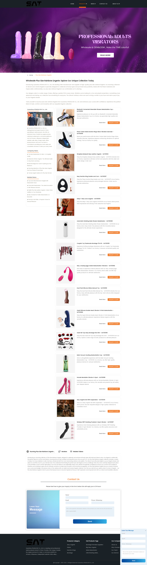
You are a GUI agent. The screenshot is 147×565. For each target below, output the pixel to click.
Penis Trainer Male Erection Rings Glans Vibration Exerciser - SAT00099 (95, 133)
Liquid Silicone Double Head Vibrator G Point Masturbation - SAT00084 (95, 311)
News (92, 4)
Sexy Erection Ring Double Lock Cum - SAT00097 (91, 176)
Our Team (114, 550)
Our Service (115, 553)
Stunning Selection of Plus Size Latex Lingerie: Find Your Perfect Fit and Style (39, 169)
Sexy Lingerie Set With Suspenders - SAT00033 (91, 400)
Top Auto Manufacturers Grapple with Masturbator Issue (37, 182)
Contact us (103, 4)
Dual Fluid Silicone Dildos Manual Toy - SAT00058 (92, 288)
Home (72, 4)
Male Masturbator (91, 550)
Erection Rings (71, 550)
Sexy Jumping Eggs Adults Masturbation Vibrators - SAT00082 (96, 266)
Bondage (70, 553)
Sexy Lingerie (71, 545)
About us (115, 4)
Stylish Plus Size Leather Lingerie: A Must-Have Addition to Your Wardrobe (40, 191)
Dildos (69, 547)
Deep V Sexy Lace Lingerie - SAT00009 (88, 199)
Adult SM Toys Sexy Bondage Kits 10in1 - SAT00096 (92, 333)
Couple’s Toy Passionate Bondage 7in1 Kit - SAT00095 (93, 243)
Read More (102, 123)
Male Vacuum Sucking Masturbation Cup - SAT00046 (93, 355)
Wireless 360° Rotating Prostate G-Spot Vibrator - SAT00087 (95, 422)
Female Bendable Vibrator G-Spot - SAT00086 (91, 377)
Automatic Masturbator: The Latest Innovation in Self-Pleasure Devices (40, 186)
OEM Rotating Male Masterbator (92, 553)
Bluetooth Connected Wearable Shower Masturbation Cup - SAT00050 (95, 110)
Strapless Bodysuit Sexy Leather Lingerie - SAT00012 (92, 154)
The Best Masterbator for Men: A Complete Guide (39, 155)
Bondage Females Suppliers (94, 545)
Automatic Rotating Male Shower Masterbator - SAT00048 (95, 221)
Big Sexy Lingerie (91, 547)
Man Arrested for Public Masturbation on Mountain (38, 196)
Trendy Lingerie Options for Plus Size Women (40, 173)
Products (82, 4)
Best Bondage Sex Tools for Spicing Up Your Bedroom (39, 165)
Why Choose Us (116, 547)
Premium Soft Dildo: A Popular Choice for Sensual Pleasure (38, 200)
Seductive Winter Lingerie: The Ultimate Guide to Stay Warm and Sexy (39, 160)
